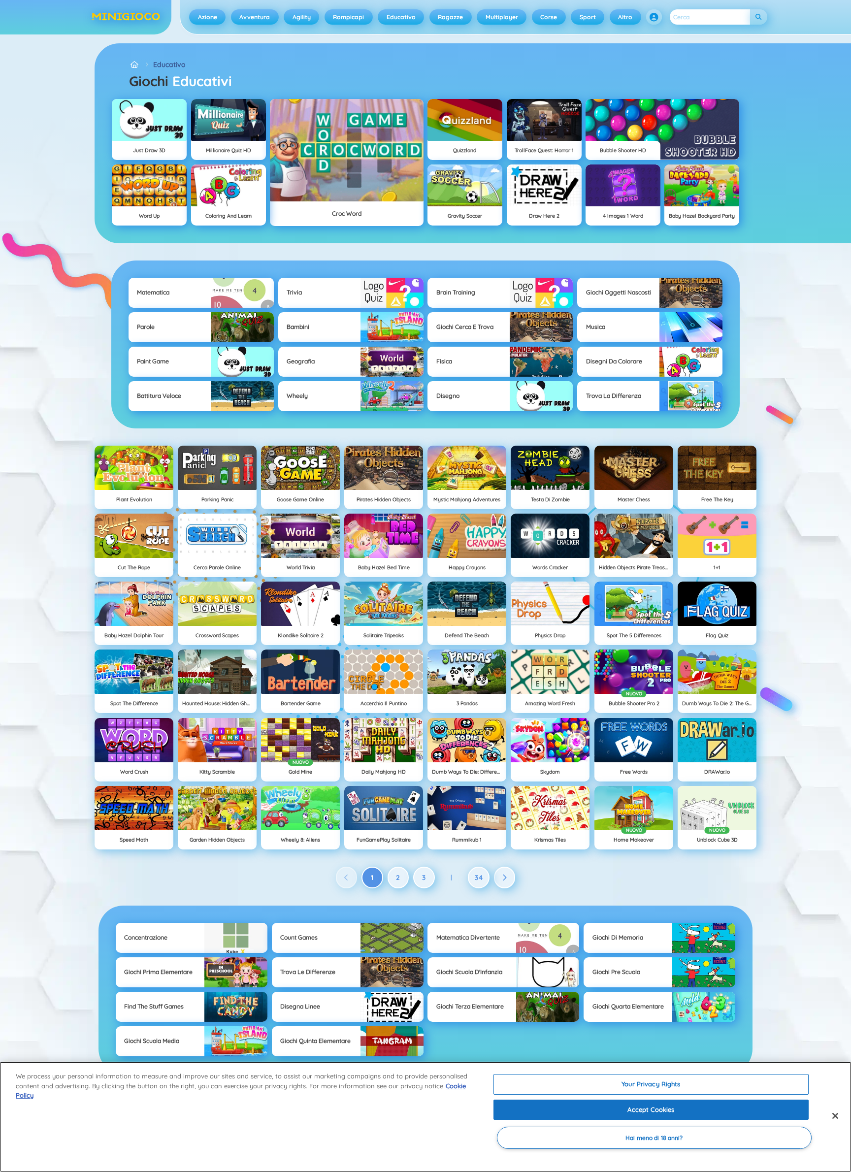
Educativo (401, 17)
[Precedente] (347, 877)
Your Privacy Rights (651, 1084)
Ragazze (450, 17)
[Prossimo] (505, 877)
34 (479, 877)
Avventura (254, 17)
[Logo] (126, 17)
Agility (302, 17)
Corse (548, 17)
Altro (625, 17)
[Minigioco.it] (134, 65)
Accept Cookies (650, 1109)
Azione (207, 17)
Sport (588, 17)
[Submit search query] (758, 17)
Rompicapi (348, 17)
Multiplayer (502, 17)
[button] (654, 17)
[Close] (835, 1116)
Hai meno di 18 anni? (654, 1137)
